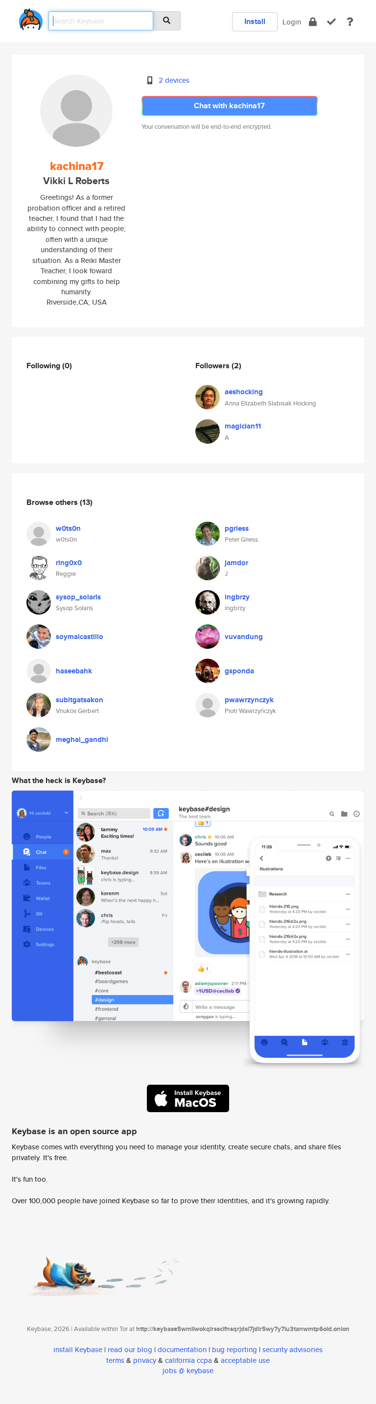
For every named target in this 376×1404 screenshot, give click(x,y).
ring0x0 (69, 562)
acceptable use (245, 1360)
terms (115, 1360)
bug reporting (234, 1349)
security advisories (292, 1349)
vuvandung (244, 636)
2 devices (174, 80)
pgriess (237, 528)
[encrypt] (313, 22)
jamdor (236, 562)
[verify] (331, 22)
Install (254, 21)
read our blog (130, 1349)
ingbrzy (237, 597)
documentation (182, 1349)
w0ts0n (68, 528)
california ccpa (188, 1360)
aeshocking (244, 391)
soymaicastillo (79, 636)
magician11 (243, 426)
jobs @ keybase (188, 1370)
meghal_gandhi (82, 739)
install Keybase (77, 1349)
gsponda (239, 671)
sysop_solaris (78, 597)
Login (291, 22)
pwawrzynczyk (249, 699)
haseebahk (74, 671)
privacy (144, 1360)
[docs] (350, 22)
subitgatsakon (79, 699)
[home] (31, 17)
